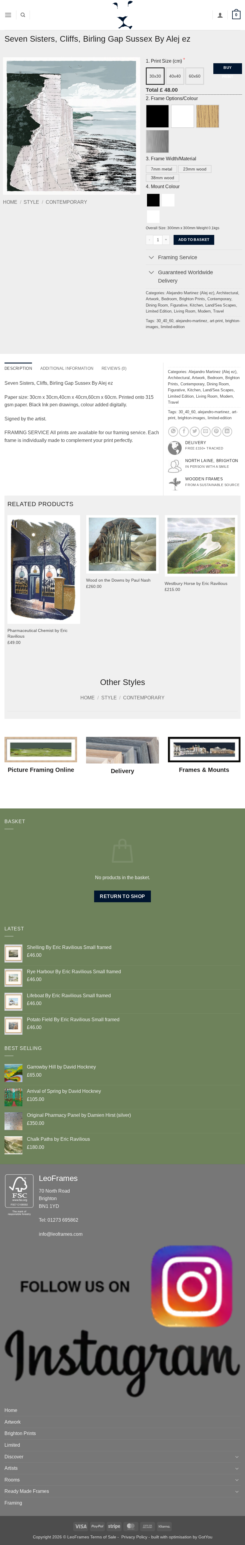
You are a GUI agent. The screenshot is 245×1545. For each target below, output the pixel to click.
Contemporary (66, 202)
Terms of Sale (103, 1537)
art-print (216, 321)
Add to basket (193, 240)
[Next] (237, 592)
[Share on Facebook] (184, 432)
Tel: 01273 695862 (58, 1220)
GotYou (205, 1537)
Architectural (227, 293)
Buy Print (227, 70)
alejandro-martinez (191, 321)
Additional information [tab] (67, 368)
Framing (13, 1502)
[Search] (23, 15)
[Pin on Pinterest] (216, 432)
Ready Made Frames (26, 1491)
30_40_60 (165, 321)
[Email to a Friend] (206, 432)
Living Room (184, 311)
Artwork (152, 299)
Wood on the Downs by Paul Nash (118, 580)
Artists (11, 1468)
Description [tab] (18, 368)
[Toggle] (151, 257)
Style (31, 202)
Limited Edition (159, 311)
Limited (12, 1445)
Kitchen (196, 305)
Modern (204, 311)
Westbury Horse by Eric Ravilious (196, 583)
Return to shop (122, 896)
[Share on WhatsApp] (173, 432)
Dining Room (157, 305)
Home (10, 202)
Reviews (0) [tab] (114, 368)
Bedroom (169, 299)
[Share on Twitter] (195, 432)
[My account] (220, 15)
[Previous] (7, 592)
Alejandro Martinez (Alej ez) (190, 293)
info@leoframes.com (60, 1234)
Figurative (178, 305)
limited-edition (173, 327)
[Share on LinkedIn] (227, 432)
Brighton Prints (192, 299)
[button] (8, 14)
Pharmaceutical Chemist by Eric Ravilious (37, 633)
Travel (218, 311)
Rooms (12, 1479)
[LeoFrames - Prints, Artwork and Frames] (122, 15)
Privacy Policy (134, 1537)
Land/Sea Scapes (220, 305)
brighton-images (191, 418)
